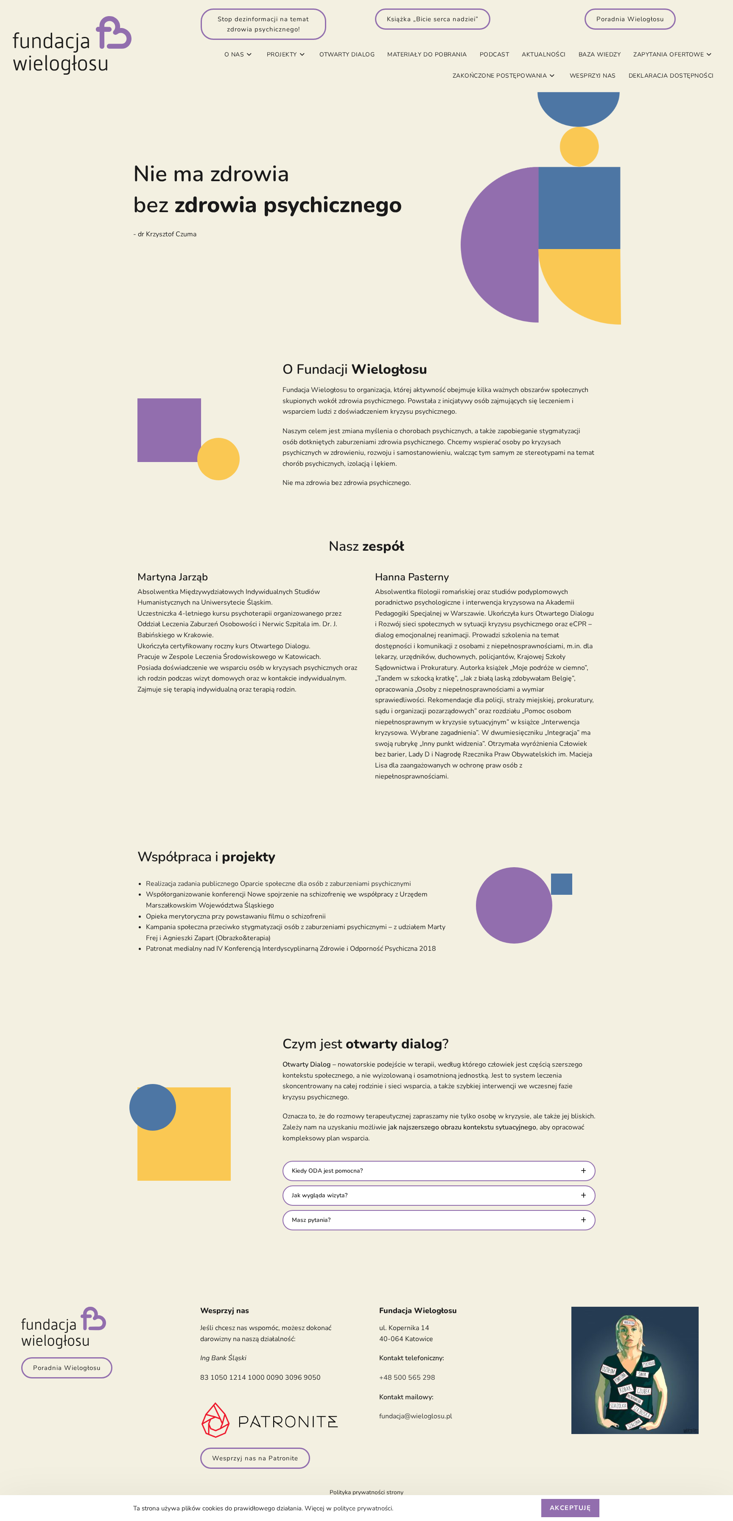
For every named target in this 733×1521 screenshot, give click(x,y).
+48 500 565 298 (407, 1377)
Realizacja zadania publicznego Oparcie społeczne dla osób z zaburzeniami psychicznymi (278, 883)
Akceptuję (570, 1508)
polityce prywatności (362, 1508)
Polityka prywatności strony (366, 1492)
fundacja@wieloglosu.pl (415, 1416)
